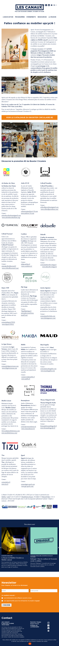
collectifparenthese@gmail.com (49, 207)
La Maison (52, 17)
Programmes (20, 17)
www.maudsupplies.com (48, 371)
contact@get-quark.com (28, 484)
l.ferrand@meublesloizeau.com (11, 431)
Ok (30, 643)
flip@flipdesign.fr (26, 311)
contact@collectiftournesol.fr (9, 266)
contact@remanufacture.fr (28, 426)
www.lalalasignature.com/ (48, 318)
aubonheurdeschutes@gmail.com (11, 215)
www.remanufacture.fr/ (28, 429)
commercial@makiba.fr (28, 377)
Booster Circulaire (37, 49)
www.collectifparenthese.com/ (49, 209)
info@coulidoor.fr (25, 264)
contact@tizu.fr (6, 482)
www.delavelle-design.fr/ (49, 267)
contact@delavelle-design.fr (48, 265)
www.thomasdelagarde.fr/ (47, 428)
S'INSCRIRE (6, 605)
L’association (8, 17)
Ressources (42, 17)
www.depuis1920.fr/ (8, 324)
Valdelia (4, 497)
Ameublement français (27, 497)
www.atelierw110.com (27, 213)
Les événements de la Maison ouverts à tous (18, 598)
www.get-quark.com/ (27, 486)
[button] (55, 5)
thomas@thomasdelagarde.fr (48, 426)
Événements (31, 17)
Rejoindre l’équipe (35, 622)
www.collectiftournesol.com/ (10, 268)
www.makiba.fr (25, 379)
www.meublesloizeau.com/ (9, 433)
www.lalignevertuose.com (9, 368)
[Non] (57, 642)
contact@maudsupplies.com (48, 369)
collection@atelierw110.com (29, 211)
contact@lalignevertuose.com (10, 366)
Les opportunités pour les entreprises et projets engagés (22, 600)
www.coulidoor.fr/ (26, 266)
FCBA (37, 497)
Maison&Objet (46, 497)
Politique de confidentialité (34, 626)
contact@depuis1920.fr (8, 322)
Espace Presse (34, 623)
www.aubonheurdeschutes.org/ (11, 217)
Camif (8, 497)
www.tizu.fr (5, 484)
